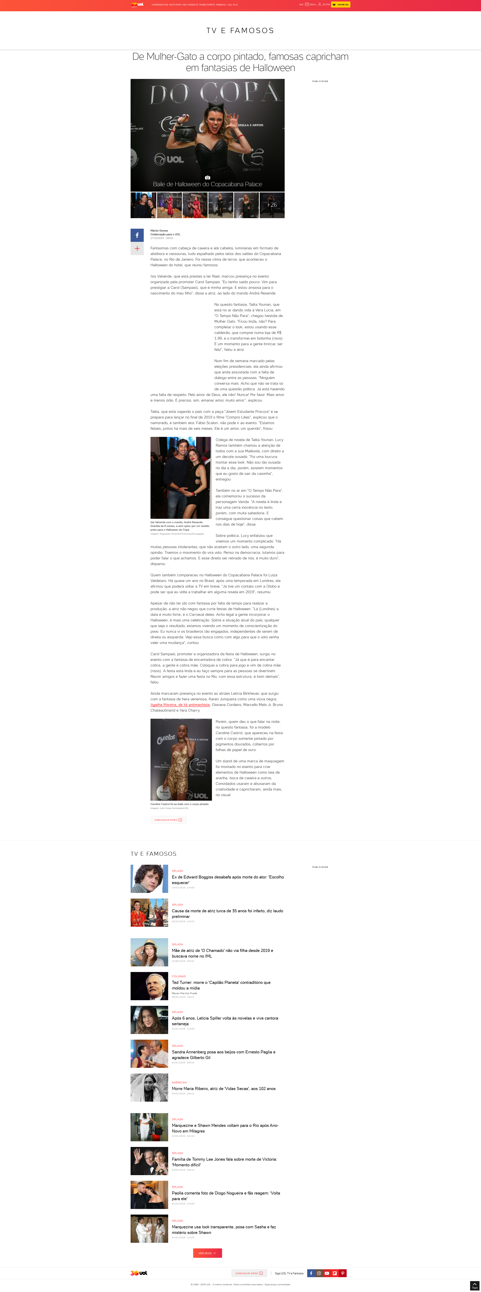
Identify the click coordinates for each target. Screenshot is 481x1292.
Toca (327, 15)
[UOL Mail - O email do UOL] (310, 4)
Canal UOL (294, 15)
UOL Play (233, 4)
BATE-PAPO (175, 4)
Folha (221, 15)
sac (301, 4)
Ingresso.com (160, 4)
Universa (255, 15)
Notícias (173, 15)
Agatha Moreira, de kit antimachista (180, 704)
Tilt (276, 15)
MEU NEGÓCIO (190, 4)
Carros (197, 15)
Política (185, 15)
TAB (313, 15)
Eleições (160, 15)
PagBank (221, 4)
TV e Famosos (240, 30)
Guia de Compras (343, 15)
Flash (149, 15)
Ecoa (283, 15)
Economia (210, 15)
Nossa (306, 15)
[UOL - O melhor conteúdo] (137, 4)
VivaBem (268, 15)
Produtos (138, 15)
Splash (243, 15)
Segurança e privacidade (276, 1284)
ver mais (205, 1253)
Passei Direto (207, 4)
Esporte (232, 15)
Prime (320, 15)
